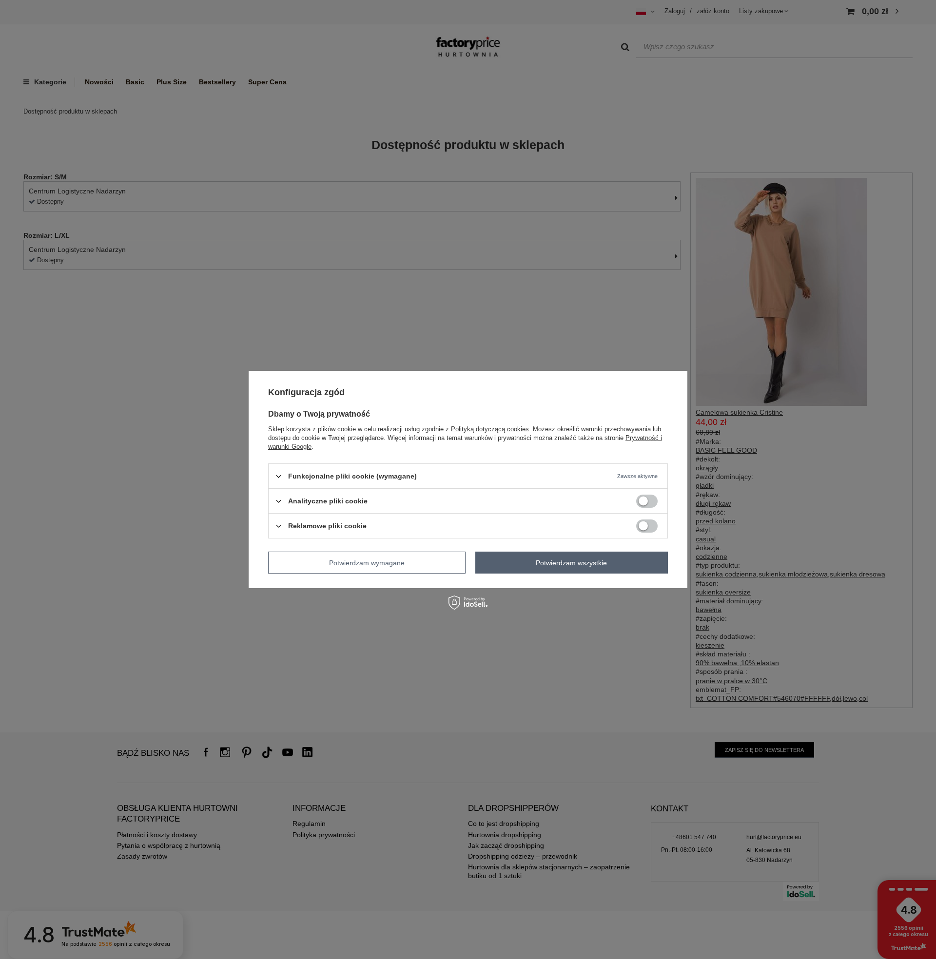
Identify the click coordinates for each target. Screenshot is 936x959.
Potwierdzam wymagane (367, 562)
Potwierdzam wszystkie (571, 562)
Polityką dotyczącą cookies (490, 429)
